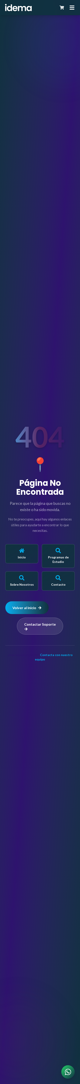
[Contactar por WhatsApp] (68, 1072)
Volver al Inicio (24, 608)
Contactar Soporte (40, 624)
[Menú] (72, 7)
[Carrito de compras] (62, 8)
